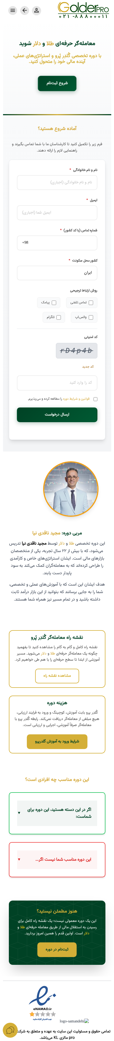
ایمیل (91, 200)
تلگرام (51, 317)
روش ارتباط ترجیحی (83, 290)
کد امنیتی (90, 337)
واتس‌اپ (81, 317)
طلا (50, 43)
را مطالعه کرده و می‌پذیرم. (59, 399)
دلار (37, 43)
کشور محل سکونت (83, 260)
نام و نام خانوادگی (83, 170)
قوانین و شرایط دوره (76, 399)
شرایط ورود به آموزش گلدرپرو (57, 742)
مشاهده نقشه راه (57, 676)
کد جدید (88, 367)
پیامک (45, 302)
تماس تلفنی (78, 302)
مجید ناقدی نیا (46, 533)
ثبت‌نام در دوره (57, 950)
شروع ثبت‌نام (57, 83)
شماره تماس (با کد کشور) (78, 230)
